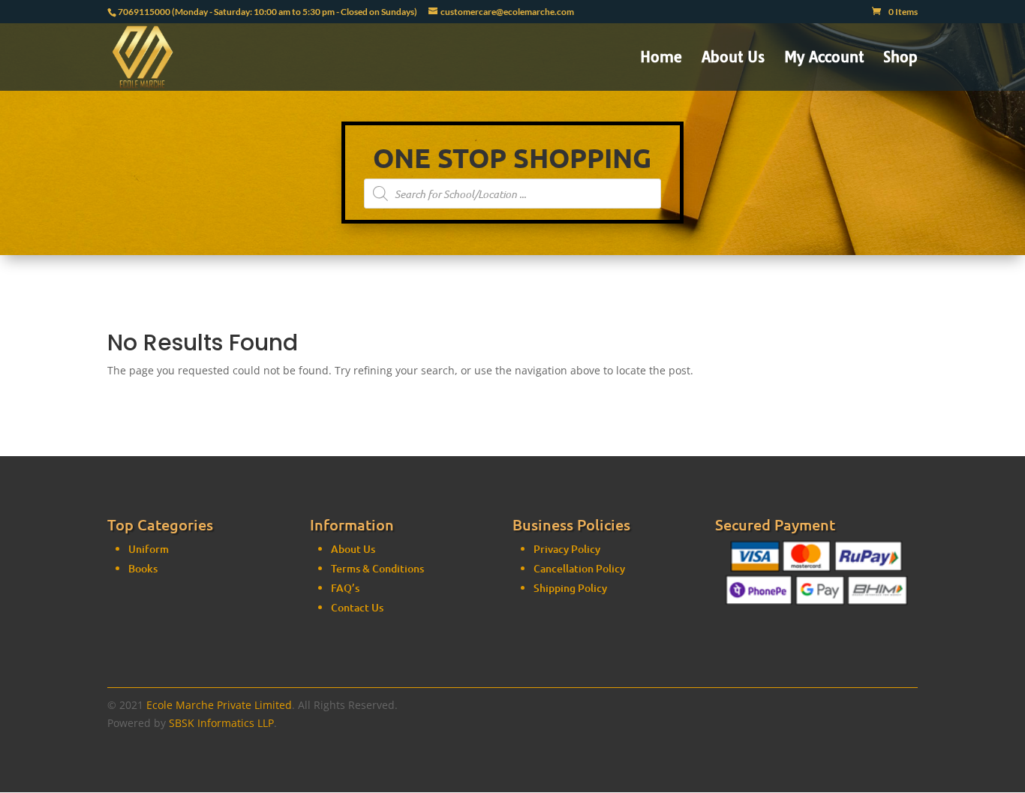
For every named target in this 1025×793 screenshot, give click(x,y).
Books (143, 568)
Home (661, 59)
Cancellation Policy (579, 568)
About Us (733, 59)
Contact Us (357, 607)
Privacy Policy (567, 549)
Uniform (148, 549)
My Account (824, 59)
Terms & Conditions (377, 568)
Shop (900, 59)
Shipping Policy (570, 588)
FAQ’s (345, 588)
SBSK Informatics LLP (221, 723)
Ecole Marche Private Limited (219, 705)
